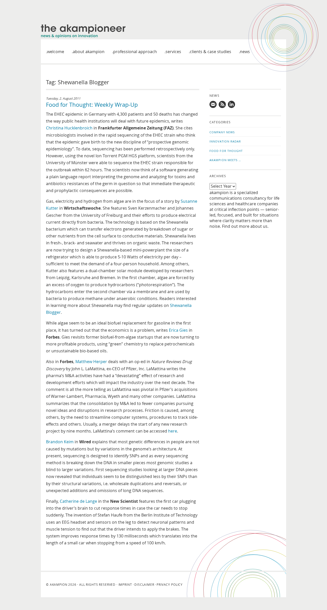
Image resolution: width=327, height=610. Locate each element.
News (245, 51)
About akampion (88, 51)
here (172, 431)
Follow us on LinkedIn (232, 104)
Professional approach (135, 51)
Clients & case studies (210, 51)
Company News (222, 132)
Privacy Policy (170, 584)
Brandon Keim (60, 442)
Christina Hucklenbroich (69, 128)
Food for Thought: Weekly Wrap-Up (92, 104)
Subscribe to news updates (222, 104)
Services (173, 51)
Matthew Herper (91, 361)
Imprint (125, 584)
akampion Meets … (225, 160)
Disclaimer (144, 584)
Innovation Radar (225, 141)
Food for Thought (226, 151)
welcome (55, 51)
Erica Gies (178, 330)
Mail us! (213, 104)
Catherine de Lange (78, 501)
